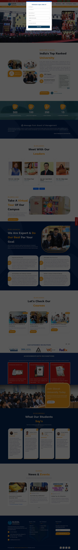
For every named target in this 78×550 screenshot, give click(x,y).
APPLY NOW (39, 26)
